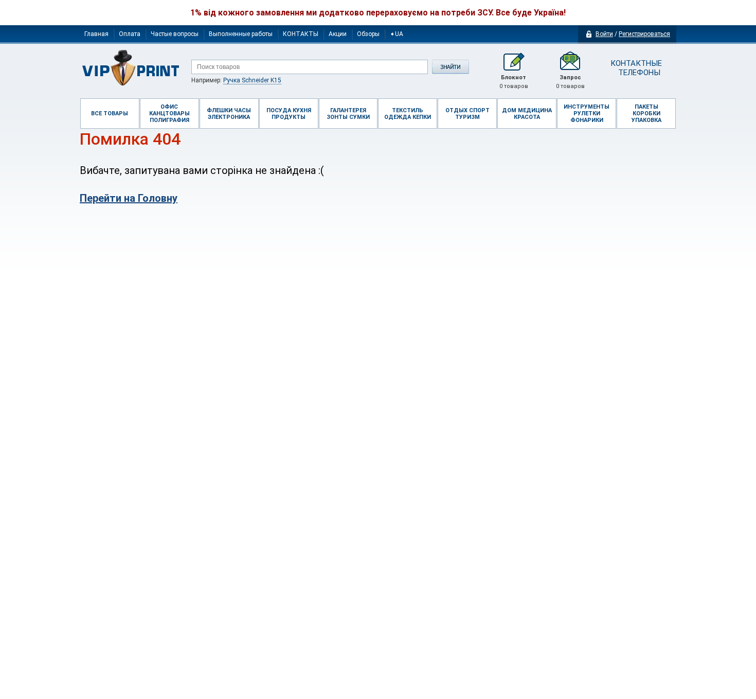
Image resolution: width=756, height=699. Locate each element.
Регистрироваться (644, 34)
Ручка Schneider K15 (252, 80)
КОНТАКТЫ (300, 34)
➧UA (396, 34)
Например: (236, 80)
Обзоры (368, 34)
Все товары (109, 113)
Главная (96, 34)
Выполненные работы (241, 34)
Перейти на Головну (128, 198)
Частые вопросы (175, 34)
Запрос (570, 82)
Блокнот (513, 82)
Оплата (129, 34)
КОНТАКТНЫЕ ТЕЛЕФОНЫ (635, 68)
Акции (338, 34)
